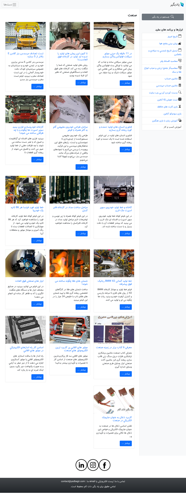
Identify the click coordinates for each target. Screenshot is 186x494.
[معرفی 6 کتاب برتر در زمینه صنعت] (114, 330)
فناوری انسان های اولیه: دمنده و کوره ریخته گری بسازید (115, 128)
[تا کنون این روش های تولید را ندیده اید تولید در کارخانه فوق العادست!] (70, 36)
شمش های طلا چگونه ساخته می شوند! (71, 282)
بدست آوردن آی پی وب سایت (163, 93)
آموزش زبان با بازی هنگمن (165, 121)
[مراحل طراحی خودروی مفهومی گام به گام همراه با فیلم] (70, 109)
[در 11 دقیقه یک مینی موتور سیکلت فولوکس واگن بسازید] (114, 36)
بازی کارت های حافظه (167, 107)
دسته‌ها (8, 4)
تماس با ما (120, 481)
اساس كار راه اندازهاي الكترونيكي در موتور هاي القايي (26, 349)
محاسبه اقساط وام (169, 61)
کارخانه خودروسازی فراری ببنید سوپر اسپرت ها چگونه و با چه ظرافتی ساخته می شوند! (27, 130)
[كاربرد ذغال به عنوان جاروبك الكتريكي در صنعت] (114, 400)
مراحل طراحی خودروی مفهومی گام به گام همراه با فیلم (70, 128)
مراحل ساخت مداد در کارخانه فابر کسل (70, 208)
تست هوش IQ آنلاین (167, 100)
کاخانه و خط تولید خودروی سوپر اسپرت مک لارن (116, 208)
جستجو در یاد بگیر (161, 17)
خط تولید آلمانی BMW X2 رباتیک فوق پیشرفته (115, 282)
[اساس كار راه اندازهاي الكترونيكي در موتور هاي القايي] (25, 330)
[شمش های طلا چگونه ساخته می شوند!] (70, 263)
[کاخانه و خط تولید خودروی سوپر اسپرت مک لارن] (114, 190)
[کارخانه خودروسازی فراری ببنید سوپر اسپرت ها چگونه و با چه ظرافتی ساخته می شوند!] (25, 109)
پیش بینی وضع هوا (168, 43)
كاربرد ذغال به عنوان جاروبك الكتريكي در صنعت (117, 418)
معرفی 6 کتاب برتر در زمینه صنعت (114, 347)
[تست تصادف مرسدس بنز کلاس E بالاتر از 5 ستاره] (25, 36)
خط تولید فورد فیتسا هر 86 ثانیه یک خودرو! (27, 208)
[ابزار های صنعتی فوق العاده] (25, 263)
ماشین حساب (171, 79)
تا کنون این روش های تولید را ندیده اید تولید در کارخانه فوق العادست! (73, 57)
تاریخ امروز (173, 36)
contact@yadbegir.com (73, 481)
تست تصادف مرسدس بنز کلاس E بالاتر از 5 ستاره (25, 55)
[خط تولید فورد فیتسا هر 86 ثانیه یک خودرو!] (25, 190)
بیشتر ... (126, 83)
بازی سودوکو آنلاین (172, 114)
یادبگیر (175, 4)
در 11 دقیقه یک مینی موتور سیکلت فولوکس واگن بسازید (117, 55)
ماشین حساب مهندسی (167, 86)
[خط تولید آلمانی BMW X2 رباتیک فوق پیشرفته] (114, 263)
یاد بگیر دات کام (91, 486)
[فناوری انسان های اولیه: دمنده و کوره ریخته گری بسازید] (114, 109)
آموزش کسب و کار (172, 127)
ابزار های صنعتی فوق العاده (29, 281)
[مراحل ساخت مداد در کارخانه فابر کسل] (70, 190)
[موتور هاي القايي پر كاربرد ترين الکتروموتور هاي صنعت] (70, 330)
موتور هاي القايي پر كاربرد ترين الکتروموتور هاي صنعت (72, 349)
